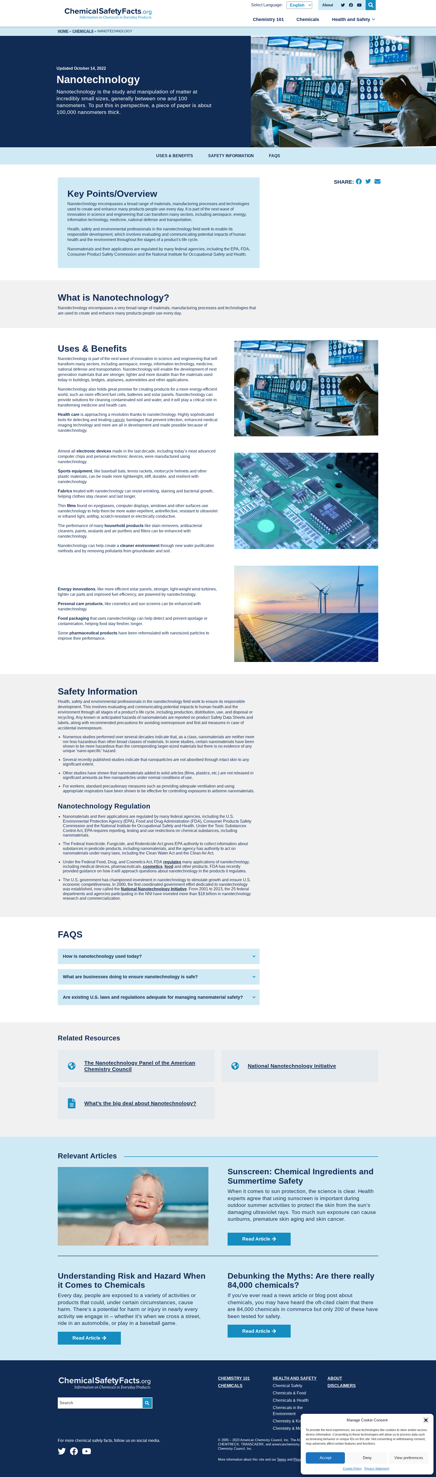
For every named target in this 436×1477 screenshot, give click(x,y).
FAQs (274, 156)
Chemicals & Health (291, 1400)
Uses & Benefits (174, 156)
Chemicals (307, 19)
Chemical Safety (287, 1386)
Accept (325, 1458)
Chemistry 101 (268, 19)
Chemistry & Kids (288, 1421)
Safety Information (231, 156)
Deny (367, 1458)
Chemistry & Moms (290, 1428)
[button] (425, 1420)
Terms (281, 1459)
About (335, 1378)
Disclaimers (342, 1386)
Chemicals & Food (289, 1393)
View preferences (408, 1458)
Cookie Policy (352, 1468)
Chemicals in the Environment (288, 1410)
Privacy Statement (376, 1468)
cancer (118, 420)
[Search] (147, 1403)
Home (63, 31)
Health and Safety (351, 19)
